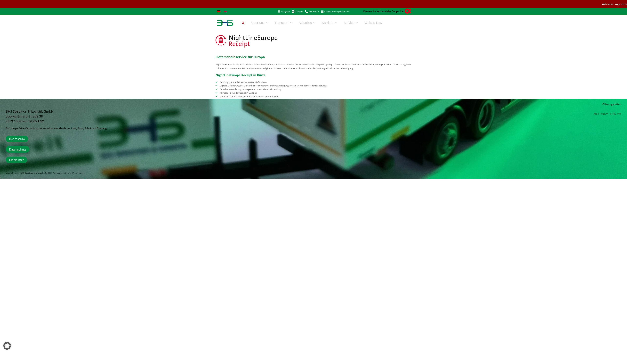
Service (349, 23)
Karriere (327, 23)
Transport (282, 23)
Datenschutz (17, 149)
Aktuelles (305, 23)
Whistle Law (373, 23)
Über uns (258, 23)
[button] (243, 23)
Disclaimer (16, 160)
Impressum (17, 139)
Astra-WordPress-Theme (73, 173)
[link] (218, 11)
